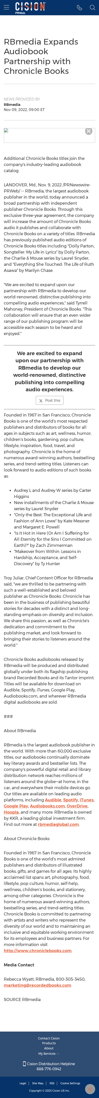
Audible (53, 800)
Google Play (16, 806)
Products (49, 1043)
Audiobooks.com (47, 806)
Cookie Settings (70, 1083)
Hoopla (11, 812)
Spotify (70, 800)
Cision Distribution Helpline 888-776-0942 (50, 1066)
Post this (52, 400)
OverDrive (77, 806)
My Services (47, 1053)
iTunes (87, 800)
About (49, 1048)
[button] (49, 130)
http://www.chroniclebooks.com (38, 950)
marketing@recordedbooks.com (37, 985)
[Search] (92, 7)
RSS (52, 1083)
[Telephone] (79, 7)
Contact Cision (49, 1038)
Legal (23, 1083)
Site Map (37, 1083)
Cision (56, 1090)
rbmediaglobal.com (58, 824)
